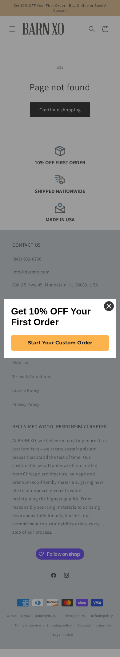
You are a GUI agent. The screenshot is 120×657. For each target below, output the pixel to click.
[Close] (109, 306)
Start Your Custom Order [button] (60, 343)
